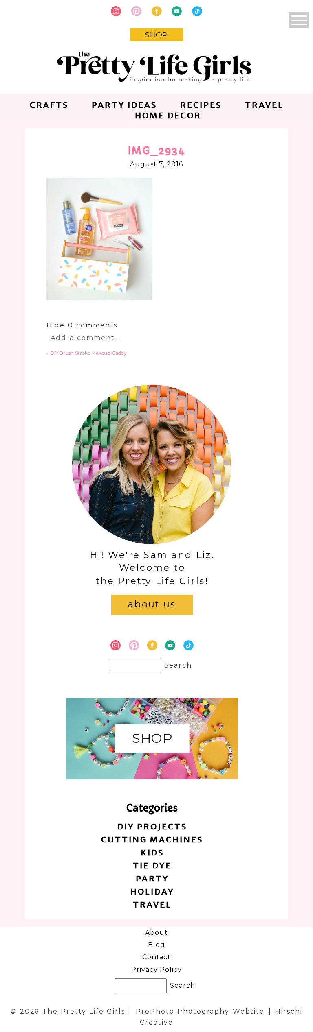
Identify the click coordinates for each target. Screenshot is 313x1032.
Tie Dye (152, 865)
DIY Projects (152, 826)
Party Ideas (124, 105)
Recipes (201, 105)
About (156, 932)
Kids (152, 852)
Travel (264, 105)
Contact (156, 957)
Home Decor (168, 115)
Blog (156, 945)
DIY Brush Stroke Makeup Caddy (88, 353)
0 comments (81, 325)
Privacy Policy (156, 969)
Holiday (152, 891)
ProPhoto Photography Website (200, 1011)
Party (152, 878)
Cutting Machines (152, 839)
